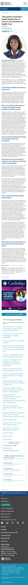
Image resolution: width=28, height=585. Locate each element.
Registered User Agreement (14, 571)
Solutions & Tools (6, 514)
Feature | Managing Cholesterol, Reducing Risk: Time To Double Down (13, 376)
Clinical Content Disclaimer (18, 568)
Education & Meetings (7, 511)
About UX (10, 568)
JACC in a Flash (7, 436)
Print (13, 31)
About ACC (4, 498)
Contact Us (4, 541)
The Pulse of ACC (8, 433)
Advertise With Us (12, 566)
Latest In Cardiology (7, 508)
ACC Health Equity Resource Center (11, 450)
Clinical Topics (5, 517)
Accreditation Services (8, 532)
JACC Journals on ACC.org (8, 519)
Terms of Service (5, 573)
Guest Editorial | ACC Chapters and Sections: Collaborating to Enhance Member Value (13, 328)
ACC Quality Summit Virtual (9, 445)
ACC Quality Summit (13, 79)
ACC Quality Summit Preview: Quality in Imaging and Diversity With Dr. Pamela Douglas (13, 390)
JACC (2, 527)
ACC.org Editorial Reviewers (8, 570)
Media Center (4, 566)
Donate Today (5, 505)
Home (9, 492)
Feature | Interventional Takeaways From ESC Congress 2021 (13, 407)
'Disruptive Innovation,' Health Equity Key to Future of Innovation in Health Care (14, 383)
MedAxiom (4, 538)
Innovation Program (7, 448)
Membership (4, 501)
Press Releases (20, 567)
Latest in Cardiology (15, 492)
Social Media (4, 568)
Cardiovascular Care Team (16, 265)
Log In (23, 9)
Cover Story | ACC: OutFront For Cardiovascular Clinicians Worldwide (13, 335)
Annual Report (17, 570)
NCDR (2, 529)
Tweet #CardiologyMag (13, 314)
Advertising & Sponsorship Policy (9, 567)
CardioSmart (5, 535)
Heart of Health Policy (10, 420)
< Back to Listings (5, 12)
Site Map (18, 573)
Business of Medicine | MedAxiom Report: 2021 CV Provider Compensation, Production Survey (14, 414)
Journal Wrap (7, 439)
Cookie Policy (12, 573)
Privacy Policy (4, 571)
